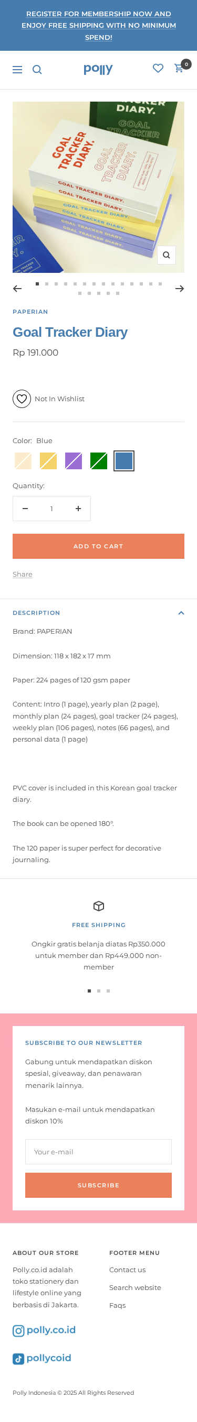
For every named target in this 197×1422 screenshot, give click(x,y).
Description (36, 612)
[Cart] (179, 69)
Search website (135, 1287)
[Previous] (17, 288)
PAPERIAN (30, 311)
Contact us (127, 1269)
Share (23, 574)
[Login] (158, 69)
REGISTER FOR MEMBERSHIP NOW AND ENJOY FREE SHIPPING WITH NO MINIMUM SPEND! (99, 25)
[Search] (37, 69)
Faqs (117, 1305)
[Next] (179, 288)
